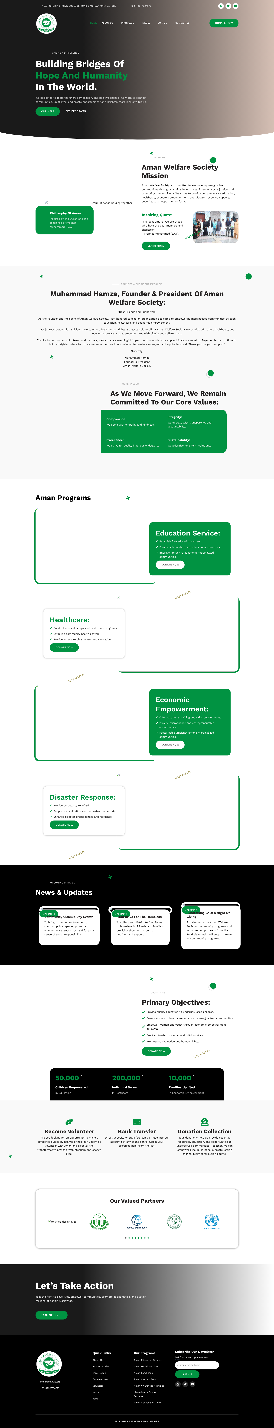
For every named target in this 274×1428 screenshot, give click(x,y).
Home (93, 23)
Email (178, 1359)
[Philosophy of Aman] (43, 213)
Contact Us (182, 23)
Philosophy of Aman (65, 213)
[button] (126, 1238)
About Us (107, 23)
